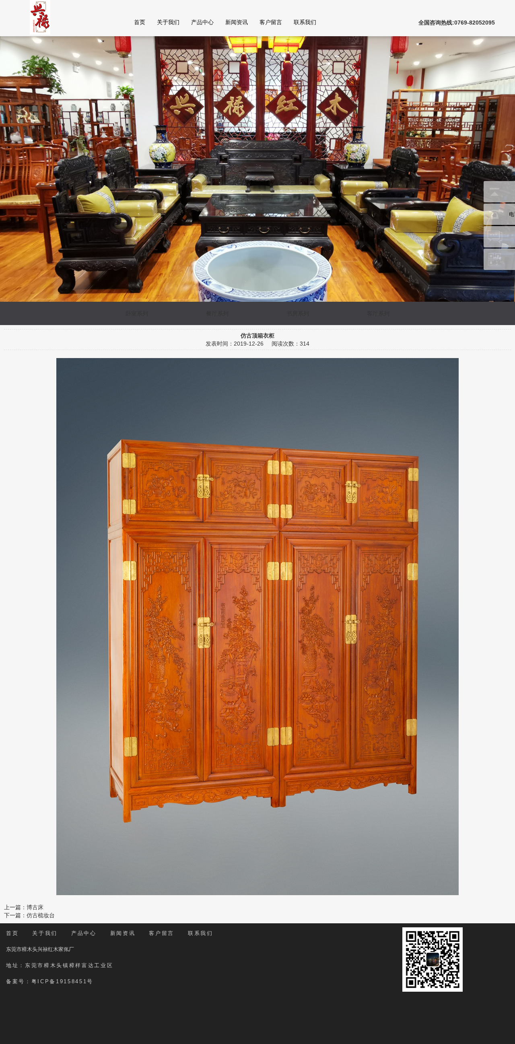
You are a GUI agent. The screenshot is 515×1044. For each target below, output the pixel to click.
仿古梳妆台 (41, 915)
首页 (139, 22)
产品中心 (202, 22)
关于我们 (168, 22)
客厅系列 (378, 313)
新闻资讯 (236, 22)
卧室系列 (137, 313)
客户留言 (271, 22)
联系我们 (305, 22)
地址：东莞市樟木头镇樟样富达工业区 (59, 965)
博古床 (35, 907)
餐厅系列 (217, 313)
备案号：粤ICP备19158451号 (49, 981)
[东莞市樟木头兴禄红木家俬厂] (40, 17)
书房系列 (297, 313)
